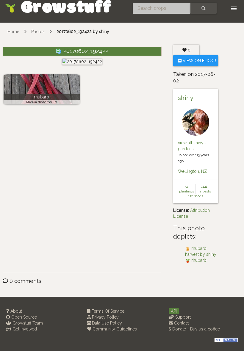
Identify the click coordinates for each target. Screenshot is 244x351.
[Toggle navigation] (234, 8)
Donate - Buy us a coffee (195, 329)
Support (182, 317)
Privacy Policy (105, 317)
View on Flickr (199, 60)
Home (13, 31)
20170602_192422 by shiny (83, 31)
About (15, 311)
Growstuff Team (27, 323)
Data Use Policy (106, 323)
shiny (185, 97)
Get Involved (24, 329)
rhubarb (41, 97)
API (174, 311)
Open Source (23, 317)
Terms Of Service (107, 311)
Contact (181, 323)
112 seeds (195, 196)
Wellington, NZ (192, 171)
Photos (38, 31)
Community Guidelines (114, 329)
